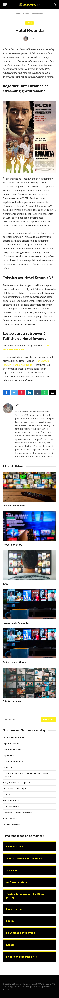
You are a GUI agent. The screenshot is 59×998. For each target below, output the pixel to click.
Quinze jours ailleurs (14, 662)
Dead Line (7, 767)
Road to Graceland (11, 824)
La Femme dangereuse (13, 737)
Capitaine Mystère (11, 743)
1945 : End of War (11, 818)
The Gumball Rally (11, 800)
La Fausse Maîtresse (12, 806)
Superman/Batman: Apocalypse (17, 812)
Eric (17, 404)
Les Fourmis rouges (14, 505)
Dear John (7, 794)
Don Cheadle (42, 360)
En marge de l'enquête (16, 623)
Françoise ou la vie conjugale (16, 782)
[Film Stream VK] (29, 4)
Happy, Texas (9, 755)
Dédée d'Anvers (12, 701)
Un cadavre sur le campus (15, 788)
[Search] (54, 4)
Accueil (19, 14)
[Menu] (5, 4)
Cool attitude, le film (12, 749)
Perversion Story (12, 544)
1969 (5, 583)
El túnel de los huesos (13, 761)
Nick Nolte (26, 364)
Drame (26, 14)
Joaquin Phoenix (11, 364)
